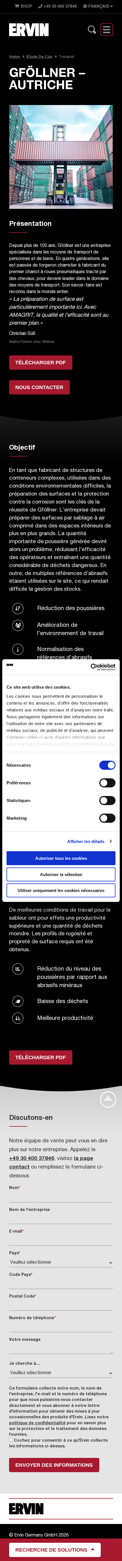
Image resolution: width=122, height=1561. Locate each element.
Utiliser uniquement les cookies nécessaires (61, 890)
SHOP (25, 7)
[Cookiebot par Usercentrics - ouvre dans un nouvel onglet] (90, 667)
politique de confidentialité (37, 1423)
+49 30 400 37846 (59, 7)
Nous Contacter (39, 387)
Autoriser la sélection (61, 874)
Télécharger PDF (40, 362)
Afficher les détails (86, 841)
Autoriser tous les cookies (61, 858)
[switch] (107, 782)
